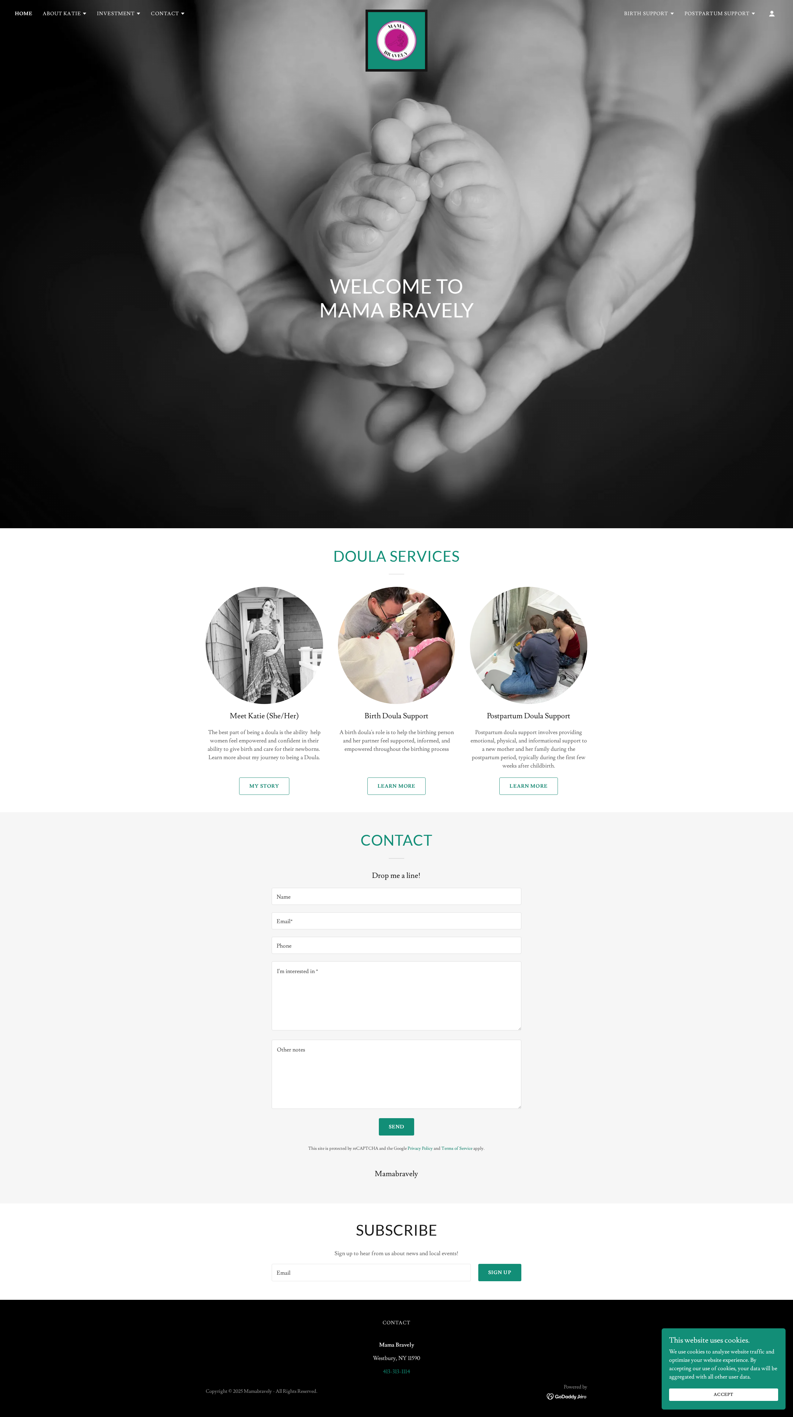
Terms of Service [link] (456, 1148)
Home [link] (24, 14)
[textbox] (396, 896)
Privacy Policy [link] (420, 1148)
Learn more (396, 786)
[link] (396, 12)
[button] (65, 13)
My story (264, 786)
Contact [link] (397, 1323)
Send (397, 1127)
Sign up (499, 1272)
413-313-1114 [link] (396, 1371)
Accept (724, 1394)
